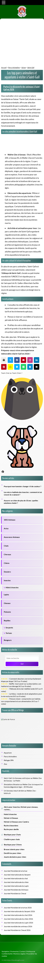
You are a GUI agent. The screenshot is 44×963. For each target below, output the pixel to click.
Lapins (6, 595)
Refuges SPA (9, 760)
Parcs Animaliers (10, 756)
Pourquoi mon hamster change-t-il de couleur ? (22, 486)
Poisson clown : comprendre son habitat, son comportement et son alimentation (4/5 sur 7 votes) (21, 701)
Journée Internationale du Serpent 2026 (19, 911)
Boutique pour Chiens (13, 845)
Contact (22, 951)
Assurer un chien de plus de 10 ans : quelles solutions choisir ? (21, 502)
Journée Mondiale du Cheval (15, 893)
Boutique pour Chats (12, 835)
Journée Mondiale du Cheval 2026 (17, 930)
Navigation (5, 951)
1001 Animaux (9, 520)
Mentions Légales (19, 954)
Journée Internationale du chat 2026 (18, 915)
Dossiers (7, 572)
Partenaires (14, 951)
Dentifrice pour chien (12, 853)
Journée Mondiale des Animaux (16, 890)
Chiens (6, 563)
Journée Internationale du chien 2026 (18, 919)
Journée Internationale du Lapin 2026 (18, 923)
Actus (6, 528)
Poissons (7, 612)
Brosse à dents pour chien (14, 849)
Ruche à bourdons (11, 826)
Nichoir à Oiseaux (11, 818)
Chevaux (7, 554)
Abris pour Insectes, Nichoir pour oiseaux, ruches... (21, 808)
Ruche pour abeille (11, 829)
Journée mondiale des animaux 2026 (18, 926)
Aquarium (8, 753)
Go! (22, 664)
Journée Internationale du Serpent (17, 875)
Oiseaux (7, 603)
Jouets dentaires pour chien (15, 857)
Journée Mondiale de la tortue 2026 (18, 908)
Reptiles (7, 621)
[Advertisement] (22, 43)
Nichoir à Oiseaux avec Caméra (16, 822)
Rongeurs (8, 640)
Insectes (7, 580)
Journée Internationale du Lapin (16, 886)
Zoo (5, 764)
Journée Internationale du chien (16, 882)
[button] (4, 360)
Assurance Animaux (12, 537)
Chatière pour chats (12, 839)
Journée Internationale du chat (16, 878)
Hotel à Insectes (10, 814)
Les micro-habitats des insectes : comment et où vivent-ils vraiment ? (23, 493)
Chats (6, 546)
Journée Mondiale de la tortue (15, 871)
